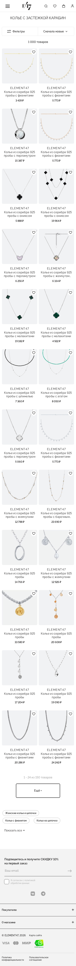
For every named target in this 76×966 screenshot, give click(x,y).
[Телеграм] (43, 893)
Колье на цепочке (47, 820)
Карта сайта (35, 935)
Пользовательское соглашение (38, 958)
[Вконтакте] (33, 893)
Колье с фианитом (16, 820)
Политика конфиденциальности (13, 958)
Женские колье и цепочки (20, 813)
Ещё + (38, 790)
